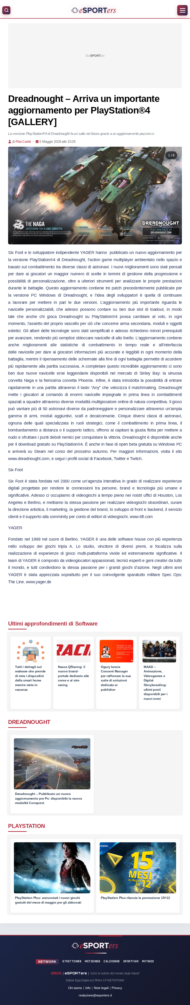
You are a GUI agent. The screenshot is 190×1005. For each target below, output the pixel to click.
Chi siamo (75, 988)
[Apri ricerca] (6, 10)
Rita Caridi (23, 141)
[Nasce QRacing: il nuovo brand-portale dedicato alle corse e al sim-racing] (73, 651)
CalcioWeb (112, 961)
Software (86, 623)
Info (88, 988)
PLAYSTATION (26, 826)
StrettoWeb (71, 961)
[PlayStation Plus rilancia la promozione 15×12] (138, 871)
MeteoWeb (92, 961)
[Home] (93, 10)
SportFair (131, 961)
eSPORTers (76, 973)
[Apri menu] (182, 10)
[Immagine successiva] (171, 195)
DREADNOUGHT (29, 722)
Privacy (117, 988)
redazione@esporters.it (95, 995)
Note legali (101, 988)
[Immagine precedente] (18, 195)
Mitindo (148, 961)
